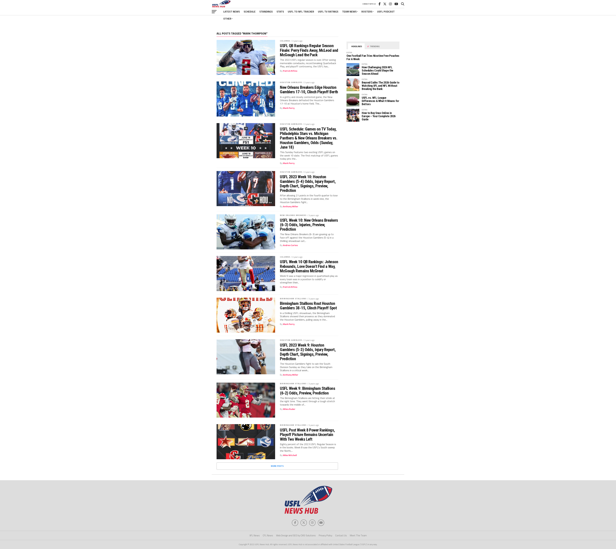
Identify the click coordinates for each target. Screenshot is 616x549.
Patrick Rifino (290, 71)
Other (227, 19)
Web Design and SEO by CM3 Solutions (296, 535)
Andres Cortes (290, 245)
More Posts (277, 466)
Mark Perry (289, 108)
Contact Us (341, 535)
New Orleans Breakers (293, 215)
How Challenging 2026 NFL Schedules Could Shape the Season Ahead (377, 70)
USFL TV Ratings (328, 11)
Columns (285, 40)
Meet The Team (358, 535)
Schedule (250, 11)
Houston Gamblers (291, 82)
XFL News (254, 535)
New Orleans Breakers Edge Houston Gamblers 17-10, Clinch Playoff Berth (309, 89)
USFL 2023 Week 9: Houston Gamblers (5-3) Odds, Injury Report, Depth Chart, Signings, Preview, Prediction (308, 352)
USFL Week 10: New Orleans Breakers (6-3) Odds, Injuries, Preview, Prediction (309, 224)
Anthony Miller (290, 206)
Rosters (366, 11)
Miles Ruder (289, 409)
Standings (266, 11)
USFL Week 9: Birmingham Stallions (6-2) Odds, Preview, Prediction (307, 390)
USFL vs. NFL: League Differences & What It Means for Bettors (380, 101)
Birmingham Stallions (293, 298)
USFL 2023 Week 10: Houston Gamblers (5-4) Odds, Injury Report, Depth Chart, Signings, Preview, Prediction (308, 184)
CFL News (268, 535)
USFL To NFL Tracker (301, 11)
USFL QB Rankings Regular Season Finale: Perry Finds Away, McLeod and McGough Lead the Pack (309, 50)
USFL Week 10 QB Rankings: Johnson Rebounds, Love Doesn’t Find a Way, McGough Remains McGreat (309, 266)
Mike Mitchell (290, 455)
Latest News (231, 11)
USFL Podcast (386, 11)
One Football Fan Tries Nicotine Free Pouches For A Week (372, 57)
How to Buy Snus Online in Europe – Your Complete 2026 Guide (379, 116)
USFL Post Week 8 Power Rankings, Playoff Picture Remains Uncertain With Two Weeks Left (307, 434)
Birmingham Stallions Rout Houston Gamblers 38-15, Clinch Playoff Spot (308, 305)
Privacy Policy (325, 535)
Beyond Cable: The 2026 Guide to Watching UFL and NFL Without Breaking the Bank (380, 86)
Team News (349, 11)
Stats (280, 11)
